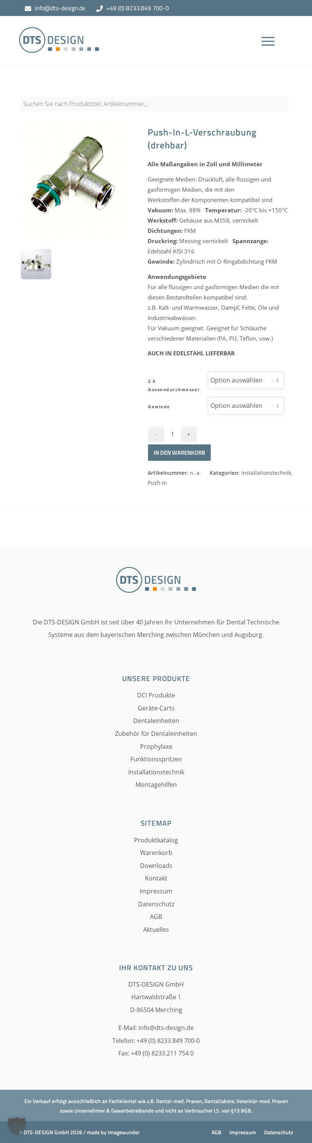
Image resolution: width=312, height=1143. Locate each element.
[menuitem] (270, 52)
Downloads (156, 865)
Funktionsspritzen (156, 759)
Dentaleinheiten (156, 720)
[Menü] (268, 52)
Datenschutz (156, 904)
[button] (16, 1126)
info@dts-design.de (60, 8)
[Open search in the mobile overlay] (156, 107)
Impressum (156, 891)
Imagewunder (124, 1132)
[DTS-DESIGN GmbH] (59, 46)
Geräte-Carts (156, 708)
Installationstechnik (266, 472)
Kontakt (156, 878)
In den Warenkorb (179, 452)
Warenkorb (156, 852)
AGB (156, 916)
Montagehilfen (156, 784)
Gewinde (159, 406)
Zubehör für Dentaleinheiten (156, 733)
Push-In (157, 482)
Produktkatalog (156, 840)
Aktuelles (156, 929)
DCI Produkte (156, 695)
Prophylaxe (156, 746)
